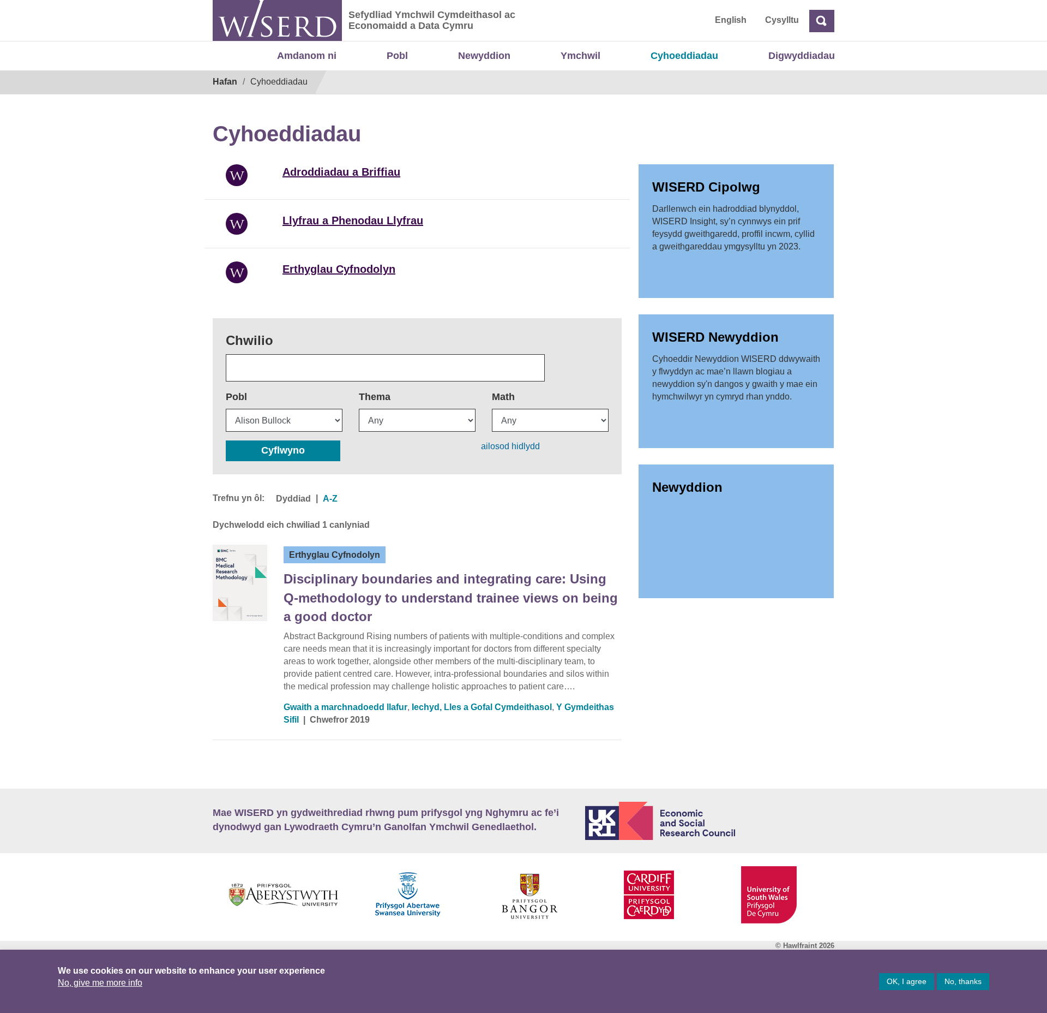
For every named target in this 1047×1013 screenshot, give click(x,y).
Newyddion (484, 55)
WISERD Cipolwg (706, 187)
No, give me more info (100, 982)
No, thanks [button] (963, 981)
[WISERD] (277, 20)
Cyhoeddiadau (684, 55)
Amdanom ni (306, 55)
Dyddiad (293, 498)
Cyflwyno (283, 450)
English (731, 20)
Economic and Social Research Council (710, 821)
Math (503, 396)
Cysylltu (782, 20)
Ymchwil (580, 55)
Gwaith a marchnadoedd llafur (345, 707)
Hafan (225, 81)
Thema (374, 396)
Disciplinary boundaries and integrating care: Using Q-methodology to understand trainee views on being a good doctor (451, 597)
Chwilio (249, 340)
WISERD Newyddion (715, 337)
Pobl (397, 55)
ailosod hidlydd (510, 446)
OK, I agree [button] (906, 981)
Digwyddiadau (801, 55)
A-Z (330, 498)
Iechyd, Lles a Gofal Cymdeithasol (482, 707)
